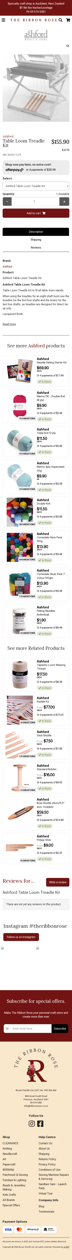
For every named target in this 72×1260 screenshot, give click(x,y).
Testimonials (46, 1211)
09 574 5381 (38, 11)
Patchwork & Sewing (15, 1175)
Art (4, 1159)
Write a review (57, 882)
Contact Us (45, 1143)
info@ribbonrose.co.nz (36, 1106)
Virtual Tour (46, 1193)
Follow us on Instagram (21, 937)
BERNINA (8, 1169)
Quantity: (36, 194)
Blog (41, 1206)
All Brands (9, 1200)
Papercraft (9, 1164)
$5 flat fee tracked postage (36, 7)
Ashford (8, 136)
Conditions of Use (49, 1169)
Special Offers (11, 1205)
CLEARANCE (10, 1143)
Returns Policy (47, 1159)
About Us (44, 1148)
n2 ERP (66, 1247)
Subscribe (60, 1028)
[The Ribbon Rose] (32, 20)
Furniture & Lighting (14, 1180)
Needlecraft (10, 1154)
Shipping (36, 239)
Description (36, 231)
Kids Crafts (9, 1194)
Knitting (7, 1148)
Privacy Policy (47, 1164)
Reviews (36, 247)
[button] (3, 20)
